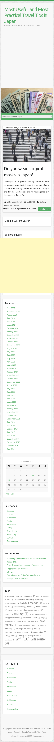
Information (8, 205)
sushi (20, 632)
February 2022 (12, 405)
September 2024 (13, 312)
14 (9, 480)
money (21, 613)
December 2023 (13, 335)
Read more (44, 209)
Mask (31, 607)
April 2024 (11, 322)
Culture (42, 202)
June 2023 (11, 355)
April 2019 (11, 425)
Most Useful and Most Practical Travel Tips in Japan (26, 15)
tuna (7, 636)
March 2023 (11, 365)
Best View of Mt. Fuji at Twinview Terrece (23, 575)
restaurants (33, 621)
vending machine (35, 636)
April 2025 (11, 308)
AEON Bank (10, 596)
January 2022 (12, 409)
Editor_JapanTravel (14, 202)
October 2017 (12, 429)
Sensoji (35, 625)
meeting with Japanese (31, 610)
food (23, 603)
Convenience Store (24, 599)
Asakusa (30, 596)
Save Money (12, 531)
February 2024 (12, 328)
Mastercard (13, 610)
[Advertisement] (27, 59)
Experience (11, 518)
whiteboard (9, 640)
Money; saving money (13, 618)
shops (43, 625)
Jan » (13, 494)
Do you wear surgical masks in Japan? (23, 171)
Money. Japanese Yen (38, 614)
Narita (37, 618)
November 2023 (13, 338)
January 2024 (12, 332)
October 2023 (12, 342)
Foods (9, 521)
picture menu (21, 621)
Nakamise (27, 618)
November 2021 (13, 412)
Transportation (12, 541)
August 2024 (12, 315)
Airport (19, 596)
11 (33, 475)
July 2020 (11, 422)
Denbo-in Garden (12, 603)
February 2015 (12, 446)
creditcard (39, 600)
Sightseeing (11, 534)
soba (37, 629)
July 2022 (11, 389)
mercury (9, 614)
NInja (44, 618)
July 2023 (11, 352)
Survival (16, 205)
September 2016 (13, 442)
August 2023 (12, 348)
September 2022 (13, 382)
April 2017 (11, 436)
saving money (24, 625)
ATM (39, 596)
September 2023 (13, 345)
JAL (10, 607)
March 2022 (11, 402)
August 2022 (12, 385)
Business (10, 511)
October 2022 (12, 379)
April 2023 (11, 362)
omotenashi (10, 621)
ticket (27, 632)
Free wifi (35, 602)
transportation (39, 632)
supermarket (10, 632)
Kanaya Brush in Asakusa (17, 579)
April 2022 (11, 399)
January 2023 (12, 372)
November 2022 (13, 375)
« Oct (7, 494)
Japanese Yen (20, 607)
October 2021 (12, 415)
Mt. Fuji (10, 572)
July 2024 (11, 318)
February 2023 (12, 369)
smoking (10, 628)
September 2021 (13, 419)
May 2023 (11, 358)
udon (14, 636)
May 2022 (11, 395)
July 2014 (11, 449)
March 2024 (11, 325)
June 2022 (11, 392)
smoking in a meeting (24, 629)
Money (9, 528)
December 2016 (13, 439)
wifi (23, 639)
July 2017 (11, 432)
